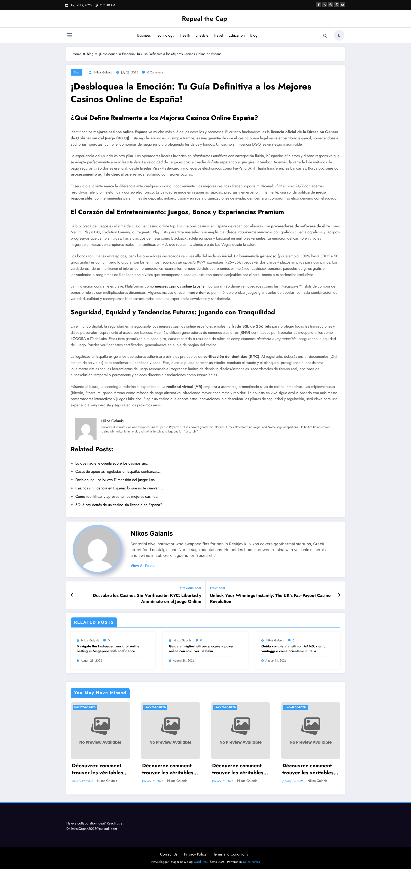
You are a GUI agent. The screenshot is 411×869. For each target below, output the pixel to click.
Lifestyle (202, 35)
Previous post (190, 588)
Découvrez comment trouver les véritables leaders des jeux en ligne (97, 769)
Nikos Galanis (103, 72)
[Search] (325, 36)
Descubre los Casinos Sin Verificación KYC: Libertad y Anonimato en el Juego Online (147, 599)
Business (144, 35)
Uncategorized (85, 707)
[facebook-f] (318, 4)
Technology (165, 35)
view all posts (143, 566)
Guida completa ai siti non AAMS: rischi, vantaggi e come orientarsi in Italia (293, 648)
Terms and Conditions (230, 854)
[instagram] (336, 4)
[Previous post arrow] (72, 595)
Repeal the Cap (204, 18)
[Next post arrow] (339, 595)
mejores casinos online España (179, 286)
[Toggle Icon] (69, 36)
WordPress (201, 862)
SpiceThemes (251, 862)
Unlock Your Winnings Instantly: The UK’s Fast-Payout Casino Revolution (270, 599)
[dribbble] (330, 4)
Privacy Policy (195, 854)
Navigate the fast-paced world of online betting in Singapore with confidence (108, 648)
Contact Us (168, 854)
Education (237, 35)
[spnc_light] (339, 35)
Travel (218, 35)
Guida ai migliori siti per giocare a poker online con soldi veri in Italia (201, 648)
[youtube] (342, 4)
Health (185, 35)
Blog (254, 35)
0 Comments (155, 72)
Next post (217, 588)
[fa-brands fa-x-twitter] (324, 4)
